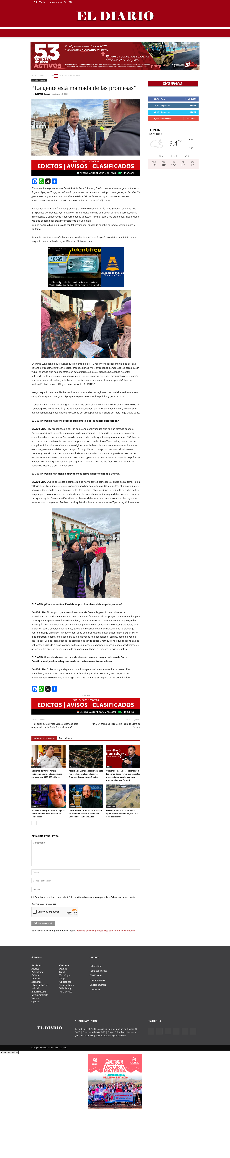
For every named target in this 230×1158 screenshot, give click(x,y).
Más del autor (66, 738)
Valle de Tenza (66, 985)
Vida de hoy (65, 988)
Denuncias (95, 989)
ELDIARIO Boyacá (42, 94)
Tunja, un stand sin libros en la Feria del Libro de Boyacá (115, 726)
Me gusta (192, 99)
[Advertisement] (115, 51)
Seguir (193, 105)
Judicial (35, 806)
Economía (36, 767)
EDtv (162, 78)
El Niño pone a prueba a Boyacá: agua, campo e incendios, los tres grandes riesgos (122, 813)
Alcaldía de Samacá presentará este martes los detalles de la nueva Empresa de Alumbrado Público (86, 774)
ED (64, 78)
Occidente (64, 965)
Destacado (74, 767)
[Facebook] (170, 2)
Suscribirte (191, 118)
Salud (172, 78)
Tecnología (64, 975)
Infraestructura (38, 991)
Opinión (151, 78)
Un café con (65, 981)
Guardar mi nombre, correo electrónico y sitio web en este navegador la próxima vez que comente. (85, 897)
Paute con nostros (98, 970)
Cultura (137, 78)
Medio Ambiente (104, 78)
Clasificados (96, 975)
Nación (72, 806)
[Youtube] (196, 2)
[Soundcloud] (186, 2)
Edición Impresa (98, 984)
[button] (195, 78)
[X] (191, 2)
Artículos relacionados (44, 738)
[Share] (54, 181)
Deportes (122, 78)
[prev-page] (33, 823)
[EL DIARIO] (115, 16)
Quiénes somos (97, 980)
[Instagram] (180, 2)
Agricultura (37, 972)
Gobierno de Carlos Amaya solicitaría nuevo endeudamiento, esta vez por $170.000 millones (46, 774)
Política (85, 78)
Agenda (35, 968)
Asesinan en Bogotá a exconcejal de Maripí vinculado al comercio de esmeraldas (48, 813)
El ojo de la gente (40, 985)
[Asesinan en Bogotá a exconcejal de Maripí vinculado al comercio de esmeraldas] (48, 796)
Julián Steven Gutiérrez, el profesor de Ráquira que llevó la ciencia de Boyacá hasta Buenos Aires (85, 813)
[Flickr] (175, 2)
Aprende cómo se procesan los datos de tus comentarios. (106, 930)
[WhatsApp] (41, 181)
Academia (36, 965)
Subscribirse (96, 966)
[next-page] (38, 823)
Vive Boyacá (65, 991)
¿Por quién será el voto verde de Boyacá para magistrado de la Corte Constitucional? (54, 726)
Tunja (73, 78)
